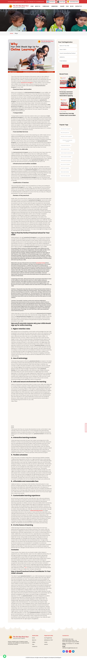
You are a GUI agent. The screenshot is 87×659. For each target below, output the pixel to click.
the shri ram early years (65, 175)
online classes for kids (65, 149)
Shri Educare (52, 1)
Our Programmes (48, 637)
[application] (31, 415)
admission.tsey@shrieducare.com (16, 1)
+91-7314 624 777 (31, 1)
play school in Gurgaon (65, 164)
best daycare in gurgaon (66, 128)
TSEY (26, 567)
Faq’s (33, 644)
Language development (65, 145)
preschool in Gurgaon (27, 82)
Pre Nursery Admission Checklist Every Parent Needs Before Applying (66, 93)
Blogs (71, 6)
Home (32, 6)
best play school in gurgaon (66, 136)
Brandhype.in (58, 657)
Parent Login (62, 1)
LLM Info (46, 644)
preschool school (40, 263)
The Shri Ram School (73, 1)
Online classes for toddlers (66, 156)
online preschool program (66, 160)
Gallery (62, 6)
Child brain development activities (67, 141)
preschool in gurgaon (65, 168)
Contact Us (78, 6)
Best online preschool (65, 132)
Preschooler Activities (65, 171)
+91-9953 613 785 (40, 1)
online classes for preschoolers (67, 152)
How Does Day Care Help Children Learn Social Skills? (68, 114)
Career (45, 642)
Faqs (67, 6)
